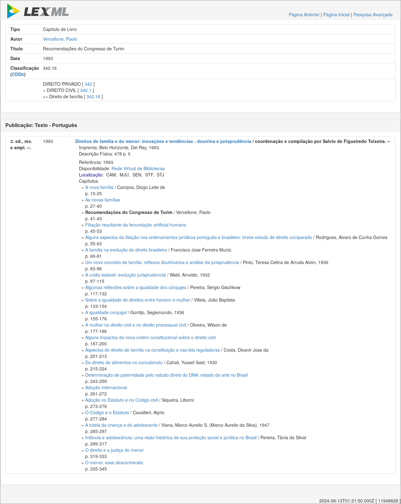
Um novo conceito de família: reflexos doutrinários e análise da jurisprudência (162, 262)
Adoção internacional (106, 387)
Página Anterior (304, 14)
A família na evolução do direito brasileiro (126, 250)
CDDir (18, 74)
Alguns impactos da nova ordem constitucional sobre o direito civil (150, 337)
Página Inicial (336, 14)
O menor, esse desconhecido (114, 462)
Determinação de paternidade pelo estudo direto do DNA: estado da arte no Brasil (166, 375)
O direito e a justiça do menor (114, 450)
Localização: (91, 174)
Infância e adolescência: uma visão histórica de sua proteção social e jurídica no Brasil (171, 437)
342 (88, 84)
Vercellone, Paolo (60, 39)
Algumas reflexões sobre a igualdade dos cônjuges (135, 287)
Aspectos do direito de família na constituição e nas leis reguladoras (152, 350)
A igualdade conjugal (106, 312)
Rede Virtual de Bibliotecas (138, 168)
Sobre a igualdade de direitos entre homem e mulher (137, 300)
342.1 (85, 90)
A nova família (99, 187)
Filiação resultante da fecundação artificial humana (135, 224)
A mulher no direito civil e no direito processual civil (135, 325)
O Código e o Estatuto (107, 412)
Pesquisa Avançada (373, 14)
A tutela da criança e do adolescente (121, 425)
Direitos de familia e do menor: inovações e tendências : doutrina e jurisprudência (163, 141)
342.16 (93, 96)
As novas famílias (102, 199)
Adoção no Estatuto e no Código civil (121, 400)
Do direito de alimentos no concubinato (124, 362)
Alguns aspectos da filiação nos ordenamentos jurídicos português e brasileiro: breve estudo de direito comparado (198, 237)
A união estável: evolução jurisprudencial (125, 275)
